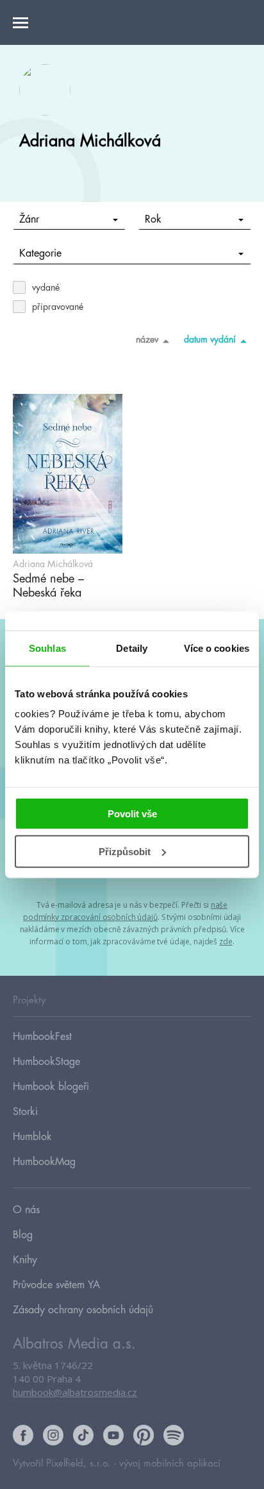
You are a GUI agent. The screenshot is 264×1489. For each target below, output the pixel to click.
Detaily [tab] (131, 647)
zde (226, 941)
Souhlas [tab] (47, 647)
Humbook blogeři (51, 1087)
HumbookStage (46, 1062)
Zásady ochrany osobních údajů (83, 1310)
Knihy (25, 1260)
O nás (26, 1210)
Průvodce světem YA (56, 1285)
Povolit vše (132, 813)
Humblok (32, 1137)
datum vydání (210, 339)
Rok (153, 219)
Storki (25, 1112)
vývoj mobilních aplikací (169, 1463)
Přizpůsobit (125, 851)
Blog (23, 1235)
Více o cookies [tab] (216, 647)
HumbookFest (42, 1037)
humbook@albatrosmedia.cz (75, 1392)
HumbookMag (44, 1162)
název (147, 339)
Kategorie (40, 253)
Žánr (29, 219)
